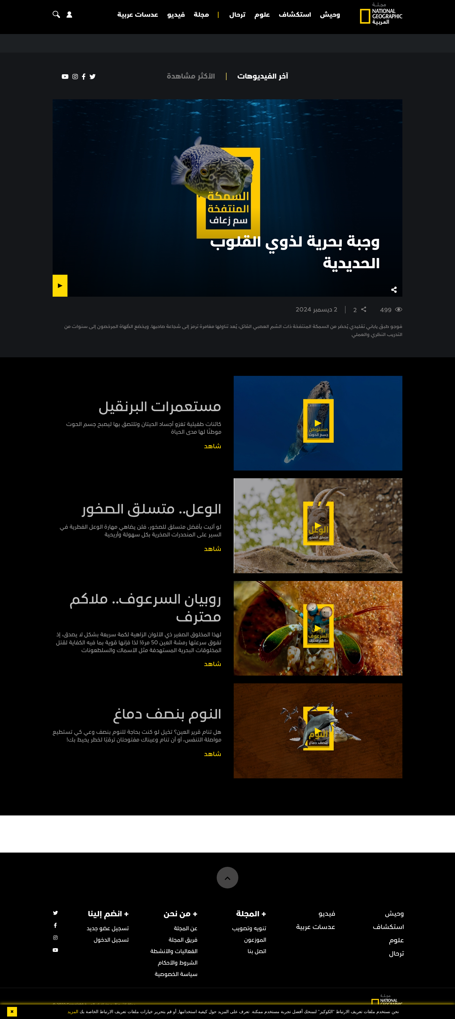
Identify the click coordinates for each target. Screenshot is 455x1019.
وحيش (330, 15)
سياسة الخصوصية (176, 974)
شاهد (212, 446)
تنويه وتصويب (249, 928)
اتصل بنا (257, 951)
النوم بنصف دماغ (167, 714)
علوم (262, 15)
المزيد (72, 1011)
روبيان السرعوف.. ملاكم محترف (145, 608)
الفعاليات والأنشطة (173, 951)
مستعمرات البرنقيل (160, 407)
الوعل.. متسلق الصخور (151, 509)
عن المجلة (185, 928)
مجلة (201, 15)
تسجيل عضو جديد (108, 928)
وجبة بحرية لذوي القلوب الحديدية (295, 252)
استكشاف (295, 15)
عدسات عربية (137, 15)
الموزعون (255, 940)
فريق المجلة (183, 940)
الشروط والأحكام (177, 963)
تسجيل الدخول (111, 940)
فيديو (176, 15)
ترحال (237, 15)
